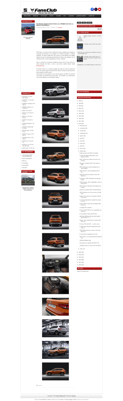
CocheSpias (25, 163)
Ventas (52, 15)
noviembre (82, 128)
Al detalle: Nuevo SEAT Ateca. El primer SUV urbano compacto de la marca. (92, 58)
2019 (80, 116)
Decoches (24, 167)
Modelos (35, 15)
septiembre (83, 133)
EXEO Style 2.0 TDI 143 (28, 148)
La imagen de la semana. (86, 207)
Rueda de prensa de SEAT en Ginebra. (89, 153)
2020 (80, 113)
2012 (80, 259)
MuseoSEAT (25, 165)
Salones (58, 15)
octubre (82, 130)
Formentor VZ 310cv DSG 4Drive (27, 97)
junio (81, 141)
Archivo (89, 22)
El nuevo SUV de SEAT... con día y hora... (90, 224)
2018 (80, 118)
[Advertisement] (28, 65)
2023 (80, 105)
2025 (80, 100)
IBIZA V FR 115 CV (27, 110)
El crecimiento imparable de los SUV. (89, 234)
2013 (80, 257)
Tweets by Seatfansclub (83, 271)
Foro (83, 22)
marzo (81, 148)
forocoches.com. (40, 65)
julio (81, 138)
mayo (81, 143)
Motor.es (24, 160)
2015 (80, 252)
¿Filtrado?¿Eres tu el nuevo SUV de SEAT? (90, 245)
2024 (80, 103)
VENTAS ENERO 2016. (85, 240)
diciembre (82, 125)
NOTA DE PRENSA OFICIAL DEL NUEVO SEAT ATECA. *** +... (90, 217)
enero (81, 248)
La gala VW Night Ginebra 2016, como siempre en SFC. (89, 156)
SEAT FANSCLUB (60, 395)
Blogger (74, 395)
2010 (80, 264)
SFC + (64, 15)
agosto (82, 135)
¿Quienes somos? (81, 15)
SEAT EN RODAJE (27, 158)
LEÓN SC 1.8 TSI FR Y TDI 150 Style (28, 145)
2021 (80, 111)
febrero (82, 151)
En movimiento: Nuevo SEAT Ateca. (88, 213)
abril (81, 146)
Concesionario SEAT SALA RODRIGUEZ (27, 155)
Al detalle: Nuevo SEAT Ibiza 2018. (92, 44)
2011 (80, 262)
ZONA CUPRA (27, 15)
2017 (80, 121)
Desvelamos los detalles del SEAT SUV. (89, 243)
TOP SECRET (44, 15)
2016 (80, 123)
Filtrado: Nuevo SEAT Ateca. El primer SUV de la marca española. (54, 24)
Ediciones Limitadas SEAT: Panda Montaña (90, 189)
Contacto (91, 15)
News (79, 22)
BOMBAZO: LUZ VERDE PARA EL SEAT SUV (89, 64)
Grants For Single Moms (83, 399)
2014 (80, 254)
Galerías (71, 15)
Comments (60, 27)
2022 (80, 108)
